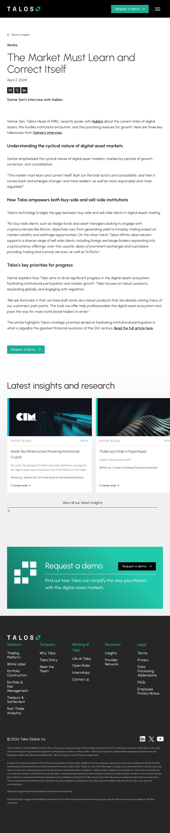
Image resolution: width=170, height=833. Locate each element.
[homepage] (23, 637)
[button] (157, 9)
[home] (23, 9)
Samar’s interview (47, 133)
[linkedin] (142, 739)
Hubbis (97, 121)
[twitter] (151, 739)
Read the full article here (133, 328)
